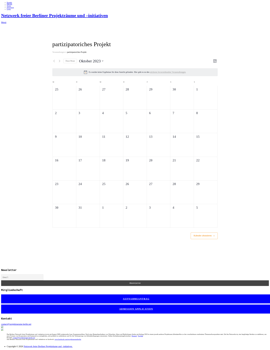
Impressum (10, 7)
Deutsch (134, 336)
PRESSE (9, 4)
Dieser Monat (70, 61)
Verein (9, 6)
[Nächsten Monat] (59, 61)
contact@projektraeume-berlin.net (16, 324)
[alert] (135, 72)
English (140, 336)
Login (9, 9)
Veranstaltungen (58, 52)
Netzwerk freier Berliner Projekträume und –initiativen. (48, 346)
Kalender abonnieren (203, 236)
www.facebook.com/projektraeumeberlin (68, 339)
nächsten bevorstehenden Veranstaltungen (168, 72)
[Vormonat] (54, 61)
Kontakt (9, 2)
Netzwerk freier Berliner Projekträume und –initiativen (54, 15)
